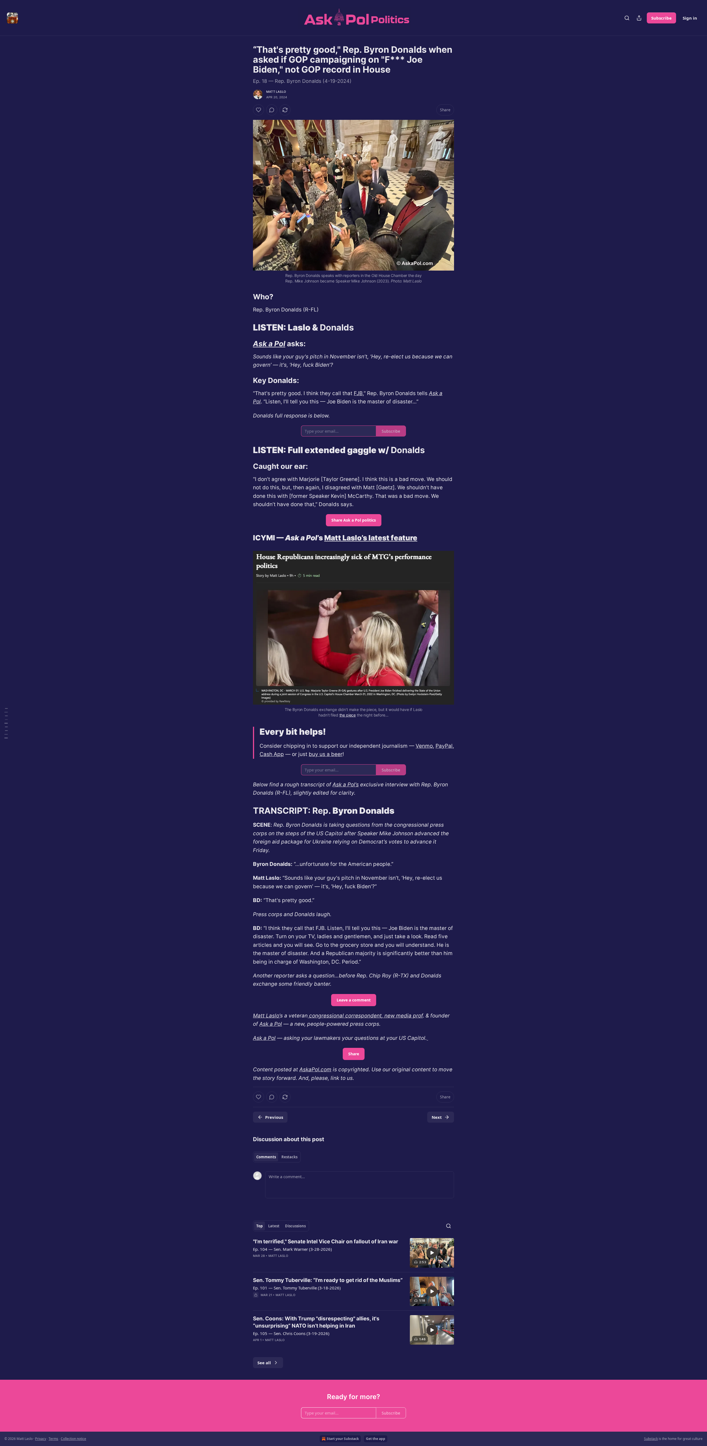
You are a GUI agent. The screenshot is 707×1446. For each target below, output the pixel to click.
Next (437, 1117)
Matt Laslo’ (266, 1016)
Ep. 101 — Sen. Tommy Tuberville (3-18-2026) (297, 1288)
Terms (53, 1438)
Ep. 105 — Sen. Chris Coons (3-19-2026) (291, 1333)
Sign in (690, 18)
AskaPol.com (315, 1069)
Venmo (424, 746)
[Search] (626, 17)
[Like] (258, 109)
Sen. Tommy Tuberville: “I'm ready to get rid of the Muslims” (328, 1280)
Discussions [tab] (295, 1225)
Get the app (375, 1438)
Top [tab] (259, 1225)
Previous (274, 1117)
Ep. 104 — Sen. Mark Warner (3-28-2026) (292, 1249)
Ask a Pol (269, 343)
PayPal (444, 746)
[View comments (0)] (271, 109)
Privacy (40, 1438)
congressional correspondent (345, 1016)
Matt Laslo (276, 92)
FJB (358, 393)
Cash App (272, 754)
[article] (353, 1253)
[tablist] (277, 1156)
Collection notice (73, 1438)
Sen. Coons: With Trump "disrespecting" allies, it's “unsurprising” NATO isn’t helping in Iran (316, 1322)
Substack (651, 1438)
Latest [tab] (273, 1225)
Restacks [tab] (289, 1156)
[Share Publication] (639, 17)
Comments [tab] (266, 1156)
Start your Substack (343, 1438)
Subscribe (661, 18)
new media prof (403, 1016)
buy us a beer (325, 754)
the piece (347, 715)
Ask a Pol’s (346, 784)
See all (264, 1362)
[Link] (245, 296)
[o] (431, 1252)
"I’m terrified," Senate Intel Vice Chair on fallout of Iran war (325, 1241)
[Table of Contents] (6, 723)
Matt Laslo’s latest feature (370, 537)
